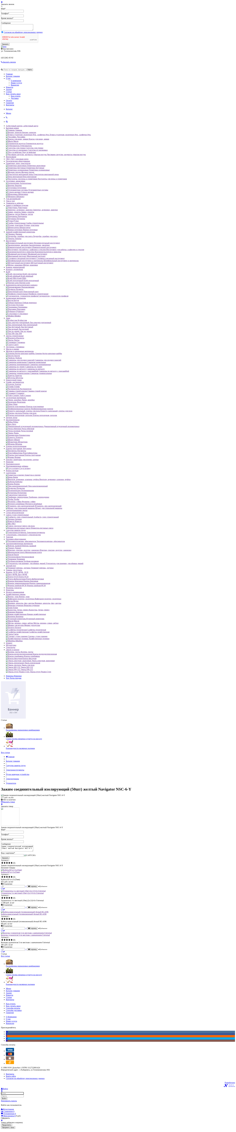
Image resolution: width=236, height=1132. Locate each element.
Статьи (9, 92)
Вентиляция (11, 157)
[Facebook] (6, 1034)
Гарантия (10, 103)
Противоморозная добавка (17, 466)
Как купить (15, 96)
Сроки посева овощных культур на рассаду (24, 739)
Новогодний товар (14, 380)
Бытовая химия (12, 128)
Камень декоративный (15, 267)
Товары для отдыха (14, 570)
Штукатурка (11, 645)
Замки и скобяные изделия (17, 205)
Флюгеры (10, 590)
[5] (12, 863)
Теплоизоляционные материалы (19, 543)
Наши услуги (16, 83)
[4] (9, 863)
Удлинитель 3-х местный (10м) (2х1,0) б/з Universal (22, 893)
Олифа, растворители (15, 382)
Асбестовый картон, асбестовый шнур (22, 126)
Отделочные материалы (16, 398)
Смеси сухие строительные (17, 515)
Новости (9, 87)
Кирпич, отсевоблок (14, 269)
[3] (7, 863)
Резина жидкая (12, 471)
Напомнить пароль (9, 1101)
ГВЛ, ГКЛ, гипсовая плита (17, 159)
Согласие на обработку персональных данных (23, 32)
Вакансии (15, 85)
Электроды (10, 647)
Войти (4, 1098)
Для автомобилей (13, 199)
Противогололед (13, 464)
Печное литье (11, 418)
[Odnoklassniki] (6, 1036)
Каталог (9, 109)
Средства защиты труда (16, 530)
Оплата (9, 100)
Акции (9, 89)
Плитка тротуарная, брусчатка (18, 448)
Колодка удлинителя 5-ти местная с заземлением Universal (25, 935)
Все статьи (5, 752)
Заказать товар (9, 802)
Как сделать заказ (13, 94)
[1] (2, 863)
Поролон (9, 462)
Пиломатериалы (13, 420)
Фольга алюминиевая (15, 592)
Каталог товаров (13, 76)
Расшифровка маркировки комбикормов (23, 730)
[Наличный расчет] (10, 1059)
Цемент (9, 643)
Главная (9, 74)
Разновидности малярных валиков (20, 748)
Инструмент (11, 241)
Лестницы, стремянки (15, 347)
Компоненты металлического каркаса (21, 285)
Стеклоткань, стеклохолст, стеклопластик (23, 535)
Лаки (8, 318)
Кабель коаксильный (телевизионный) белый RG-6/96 (23, 914)
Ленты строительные (15, 336)
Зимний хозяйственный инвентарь (20, 232)
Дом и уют (10, 201)
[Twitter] (7, 1038)
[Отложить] (3, 889)
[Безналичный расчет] (10, 1063)
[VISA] (10, 1051)
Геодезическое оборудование (18, 161)
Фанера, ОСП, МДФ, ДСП (17, 572)
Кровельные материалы (16, 298)
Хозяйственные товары (15, 594)
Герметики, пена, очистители (18, 163)
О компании (16, 81)
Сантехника (11, 473)
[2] (5, 863)
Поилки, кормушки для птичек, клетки (22, 459)
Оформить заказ (8, 1127)
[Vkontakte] (7, 1032)
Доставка (15, 98)
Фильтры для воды (14, 588)
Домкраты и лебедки (14, 203)
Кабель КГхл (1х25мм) (10, 872)
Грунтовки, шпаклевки (15, 181)
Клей (8, 272)
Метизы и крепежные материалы (20, 351)
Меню (8, 113)
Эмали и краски (12, 650)
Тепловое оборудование (16, 539)
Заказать (5, 44)
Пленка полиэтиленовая (16, 446)
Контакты (10, 105)
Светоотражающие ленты (16, 510)
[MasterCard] (10, 1055)
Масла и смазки (12, 349)
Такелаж (9, 537)
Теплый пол (11, 566)
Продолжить (6, 1125)
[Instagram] (7, 1041)
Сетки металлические (15, 513)
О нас (8, 78)
